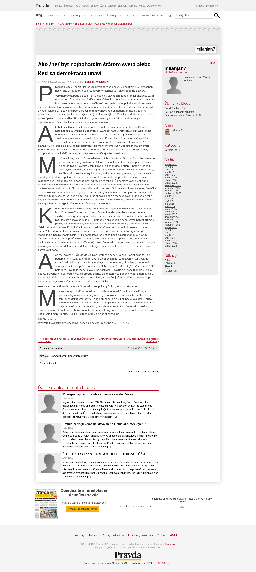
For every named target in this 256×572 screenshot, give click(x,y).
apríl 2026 (170, 175)
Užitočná (132, 6)
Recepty (169, 265)
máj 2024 (169, 235)
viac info (171, 544)
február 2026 (171, 180)
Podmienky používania (140, 535)
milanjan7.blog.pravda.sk (176, 72)
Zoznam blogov (139, 15)
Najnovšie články (54, 15)
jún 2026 (169, 169)
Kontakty (79, 535)
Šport (167, 268)
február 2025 (171, 211)
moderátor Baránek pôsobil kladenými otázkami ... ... (66, 356)
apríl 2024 (170, 238)
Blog (39, 15)
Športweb (69, 6)
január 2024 (171, 246)
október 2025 (171, 190)
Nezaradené (102, 81)
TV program (171, 270)
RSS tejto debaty (150, 371)
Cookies (161, 535)
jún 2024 (169, 232)
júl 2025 (169, 198)
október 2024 (171, 222)
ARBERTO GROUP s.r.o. (159, 563)
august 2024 (171, 227)
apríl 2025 (170, 206)
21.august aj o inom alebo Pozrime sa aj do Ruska (97, 394)
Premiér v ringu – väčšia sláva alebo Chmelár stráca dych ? (104, 424)
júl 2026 (169, 167)
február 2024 (171, 243)
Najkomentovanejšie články (111, 15)
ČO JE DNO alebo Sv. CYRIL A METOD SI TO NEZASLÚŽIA (103, 454)
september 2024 (173, 225)
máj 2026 (169, 172)
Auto (78, 6)
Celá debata (134, 371)
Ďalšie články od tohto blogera (67, 387)
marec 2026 (171, 177)
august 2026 (171, 164)
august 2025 (171, 196)
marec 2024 (171, 240)
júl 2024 (169, 230)
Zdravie (95, 6)
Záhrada (122, 6)
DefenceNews (154, 6)
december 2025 (173, 185)
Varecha (112, 6)
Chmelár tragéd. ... (49, 363)
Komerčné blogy (161, 15)
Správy (58, 6)
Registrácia (198, 6)
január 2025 (171, 214)
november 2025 (173, 188)
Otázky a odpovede (113, 535)
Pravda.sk (170, 263)
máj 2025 (169, 204)
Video (142, 6)
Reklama (93, 535)
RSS (212, 63)
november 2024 (173, 219)
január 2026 (171, 183)
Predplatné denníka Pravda (82, 509)
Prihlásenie (212, 6)
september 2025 (173, 193)
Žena (103, 6)
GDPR (173, 535)
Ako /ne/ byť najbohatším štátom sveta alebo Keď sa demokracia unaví (96, 24)
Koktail (85, 6)
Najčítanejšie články (79, 15)
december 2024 (173, 217)
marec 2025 (171, 209)
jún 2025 (169, 201)
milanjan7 (51, 24)
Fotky (167, 260)
